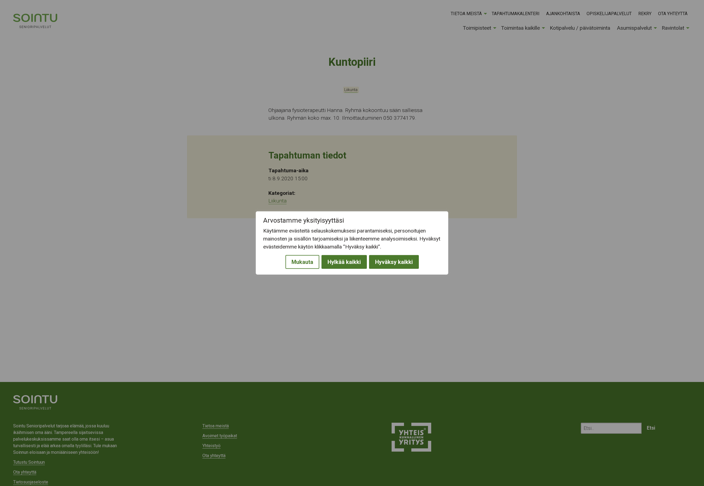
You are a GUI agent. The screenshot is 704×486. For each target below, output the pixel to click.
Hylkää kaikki (344, 262)
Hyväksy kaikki (394, 262)
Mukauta (302, 262)
